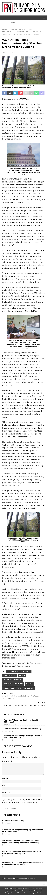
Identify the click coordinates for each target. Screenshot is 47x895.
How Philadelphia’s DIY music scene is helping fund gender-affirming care (21, 853)
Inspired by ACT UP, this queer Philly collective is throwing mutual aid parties (22, 864)
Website (6, 792)
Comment (7, 761)
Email (5, 785)
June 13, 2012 (7, 731)
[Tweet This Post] (10, 93)
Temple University (36, 893)
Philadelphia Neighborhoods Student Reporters (19, 878)
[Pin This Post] (20, 93)
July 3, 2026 (7, 845)
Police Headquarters (13, 680)
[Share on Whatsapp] (36, 93)
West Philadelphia (25, 688)
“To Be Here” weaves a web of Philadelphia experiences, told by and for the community (20, 842)
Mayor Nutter (9, 675)
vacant (29, 684)
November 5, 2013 (9, 724)
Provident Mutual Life (13, 684)
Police (22, 675)
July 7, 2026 (7, 834)
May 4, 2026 (7, 867)
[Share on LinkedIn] (15, 93)
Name (5, 778)
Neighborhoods (18, 29)
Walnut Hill (9, 688)
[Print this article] (31, 93)
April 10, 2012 (8, 52)
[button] (44, 17)
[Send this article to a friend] (26, 93)
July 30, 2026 (7, 823)
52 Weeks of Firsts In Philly (13, 821)
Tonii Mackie (17, 740)
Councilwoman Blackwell (19, 671)
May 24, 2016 (7, 740)
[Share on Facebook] (4, 93)
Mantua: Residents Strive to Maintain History (22, 729)
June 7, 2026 (7, 856)
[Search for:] (23, 23)
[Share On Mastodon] (41, 93)
